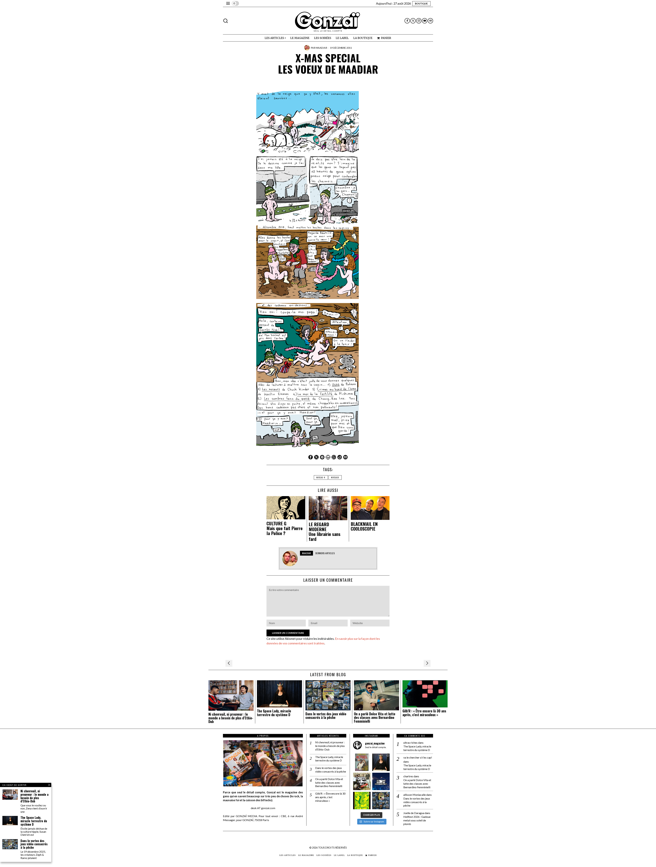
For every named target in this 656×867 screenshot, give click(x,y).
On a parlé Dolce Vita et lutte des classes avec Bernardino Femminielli (374, 717)
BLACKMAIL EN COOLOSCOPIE (364, 526)
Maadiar (321, 47)
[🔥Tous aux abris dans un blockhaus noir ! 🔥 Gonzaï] (362, 800)
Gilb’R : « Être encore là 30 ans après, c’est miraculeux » (424, 713)
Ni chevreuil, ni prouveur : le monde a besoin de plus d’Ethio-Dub (230, 717)
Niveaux (335, 477)
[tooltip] (407, 20)
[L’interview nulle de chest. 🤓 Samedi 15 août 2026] (362, 781)
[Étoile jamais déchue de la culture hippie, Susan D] (381, 762)
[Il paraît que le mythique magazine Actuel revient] (362, 762)
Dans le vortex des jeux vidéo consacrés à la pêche (325, 716)
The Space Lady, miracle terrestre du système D (274, 713)
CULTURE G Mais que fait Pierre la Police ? (284, 528)
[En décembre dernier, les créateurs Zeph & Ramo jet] (381, 800)
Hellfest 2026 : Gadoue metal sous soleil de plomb (416, 820)
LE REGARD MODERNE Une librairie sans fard (324, 531)
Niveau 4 (320, 477)
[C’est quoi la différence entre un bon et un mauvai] (381, 781)
